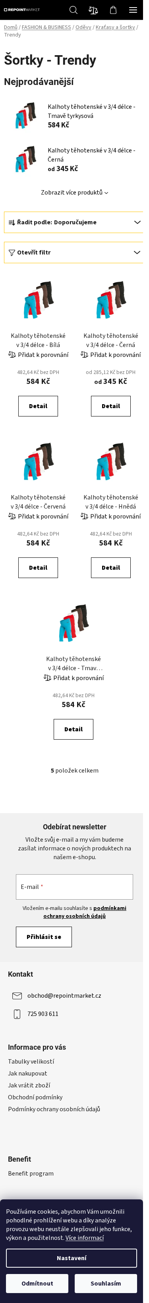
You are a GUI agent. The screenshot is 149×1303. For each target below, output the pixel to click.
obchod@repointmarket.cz (64, 995)
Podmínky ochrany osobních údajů (54, 1109)
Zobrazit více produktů (72, 192)
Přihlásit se (44, 937)
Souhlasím (106, 1283)
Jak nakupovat (27, 1073)
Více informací (85, 1238)
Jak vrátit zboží (29, 1085)
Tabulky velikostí (31, 1061)
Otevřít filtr (33, 252)
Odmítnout (37, 1283)
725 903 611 (42, 1014)
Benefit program (31, 1173)
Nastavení (71, 1258)
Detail (38, 406)
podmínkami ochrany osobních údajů (84, 912)
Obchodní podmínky (35, 1097)
